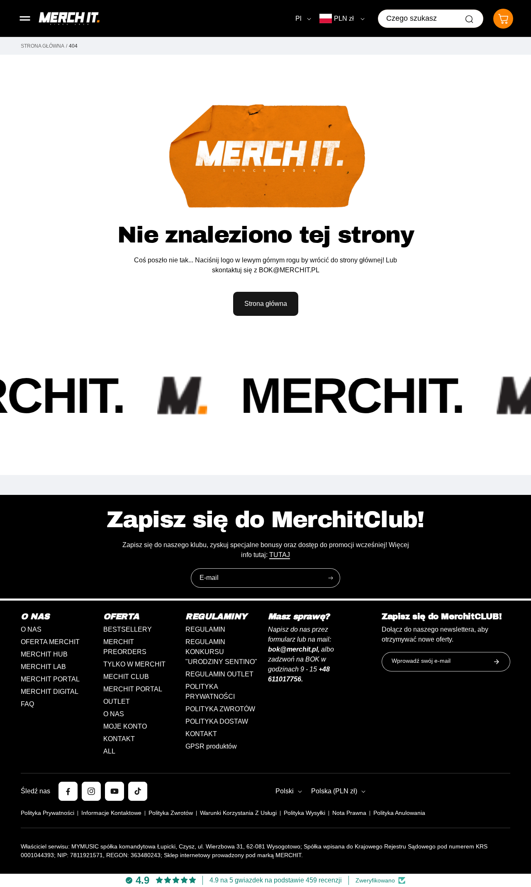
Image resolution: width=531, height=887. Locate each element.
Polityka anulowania (399, 812)
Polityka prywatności (47, 812)
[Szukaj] (469, 19)
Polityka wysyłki (304, 812)
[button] (25, 19)
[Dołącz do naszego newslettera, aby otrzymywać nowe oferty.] (496, 661)
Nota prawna (349, 812)
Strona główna (42, 46)
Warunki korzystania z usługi (238, 812)
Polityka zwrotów (171, 812)
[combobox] (430, 18)
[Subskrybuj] (331, 578)
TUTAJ (279, 554)
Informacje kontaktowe (111, 812)
